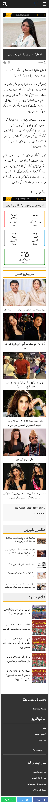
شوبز (33, 192)
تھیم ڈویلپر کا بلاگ (39, 790)
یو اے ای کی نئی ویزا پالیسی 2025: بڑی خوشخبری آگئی (17, 611)
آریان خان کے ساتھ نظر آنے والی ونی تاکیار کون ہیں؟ (24, 346)
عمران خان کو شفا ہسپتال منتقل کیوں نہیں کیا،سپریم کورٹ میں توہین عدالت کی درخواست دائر (20, 552)
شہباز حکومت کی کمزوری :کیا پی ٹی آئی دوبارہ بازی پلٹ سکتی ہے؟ (16, 643)
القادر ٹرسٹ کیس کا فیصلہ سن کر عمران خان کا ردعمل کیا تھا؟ (16, 626)
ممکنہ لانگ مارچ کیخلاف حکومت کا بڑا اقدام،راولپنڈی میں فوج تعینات (20, 539)
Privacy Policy (39, 709)
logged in (31, 508)
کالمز (44, 728)
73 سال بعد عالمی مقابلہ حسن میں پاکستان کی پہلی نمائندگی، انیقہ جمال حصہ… (24, 495)
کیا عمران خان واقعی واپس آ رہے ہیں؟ (22, 564)
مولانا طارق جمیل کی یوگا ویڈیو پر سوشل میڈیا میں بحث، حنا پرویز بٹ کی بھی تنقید (20, 585)
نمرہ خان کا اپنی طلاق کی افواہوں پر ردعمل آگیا (24, 309)
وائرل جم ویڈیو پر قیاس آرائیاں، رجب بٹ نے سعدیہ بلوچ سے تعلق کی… (24, 384)
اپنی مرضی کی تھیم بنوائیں (36, 784)
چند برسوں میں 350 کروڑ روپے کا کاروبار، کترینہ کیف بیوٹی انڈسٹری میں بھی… (24, 422)
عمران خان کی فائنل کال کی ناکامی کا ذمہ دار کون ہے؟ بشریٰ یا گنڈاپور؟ (18, 675)
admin (40, 62)
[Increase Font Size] (9, 63)
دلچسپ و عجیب (40, 734)
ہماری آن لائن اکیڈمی (38, 778)
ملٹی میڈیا (42, 740)
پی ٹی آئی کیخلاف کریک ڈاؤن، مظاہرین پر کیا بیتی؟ (18, 659)
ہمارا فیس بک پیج (39, 772)
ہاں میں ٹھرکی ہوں (24, 459)
